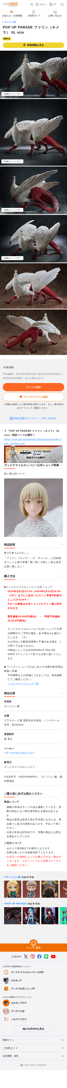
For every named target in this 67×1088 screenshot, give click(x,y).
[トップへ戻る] (33, 943)
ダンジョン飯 (10, 22)
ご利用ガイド (10, 1048)
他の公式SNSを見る (33, 1028)
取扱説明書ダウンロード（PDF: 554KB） (35, 418)
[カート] (31, 4)
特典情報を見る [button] (35, 45)
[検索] (26, 4)
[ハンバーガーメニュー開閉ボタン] (62, 4)
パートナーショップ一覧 (24, 683)
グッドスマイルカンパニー (20, 753)
